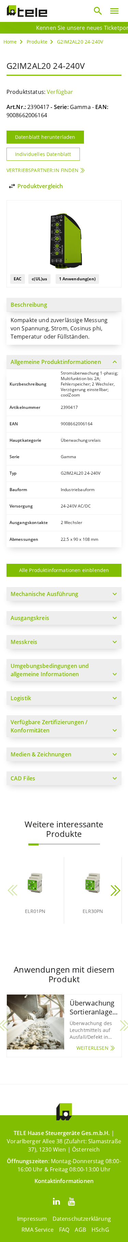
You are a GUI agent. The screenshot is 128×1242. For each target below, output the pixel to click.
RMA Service (38, 1229)
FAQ (64, 1229)
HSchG (100, 1229)
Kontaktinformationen (64, 1181)
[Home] (27, 11)
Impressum (32, 1218)
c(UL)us (39, 279)
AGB (80, 1229)
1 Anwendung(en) (77, 279)
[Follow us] (56, 1201)
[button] (33, 844)
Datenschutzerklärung (82, 1218)
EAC (18, 279)
